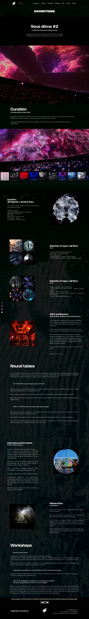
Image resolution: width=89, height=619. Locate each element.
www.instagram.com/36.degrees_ (69, 611)
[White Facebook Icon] (2, 303)
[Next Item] (86, 150)
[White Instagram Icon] (2, 306)
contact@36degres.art (72, 610)
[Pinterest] (2, 312)
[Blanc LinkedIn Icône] (2, 309)
